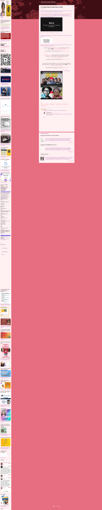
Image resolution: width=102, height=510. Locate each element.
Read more (71, 142)
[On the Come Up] (1, 467)
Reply (44, 117)
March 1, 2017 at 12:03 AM (49, 109)
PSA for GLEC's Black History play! (46, 32)
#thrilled (69, 64)
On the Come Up (5, 466)
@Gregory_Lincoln (48, 55)
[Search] (73, 2)
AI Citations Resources (44, 154)
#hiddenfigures (43, 105)
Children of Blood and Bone (5, 478)
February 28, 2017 (65, 51)
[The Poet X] (1, 476)
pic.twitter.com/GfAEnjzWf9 (56, 57)
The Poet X (4, 474)
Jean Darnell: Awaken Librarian (48, 2)
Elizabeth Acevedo (4, 464)
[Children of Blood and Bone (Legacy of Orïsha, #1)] (1, 479)
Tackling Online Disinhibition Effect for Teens (49, 144)
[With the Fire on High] (1, 464)
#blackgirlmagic (52, 104)
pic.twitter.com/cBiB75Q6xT (56, 65)
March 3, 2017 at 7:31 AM (54, 112)
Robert (45, 109)
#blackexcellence (46, 104)
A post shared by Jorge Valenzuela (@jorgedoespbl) (7, 113)
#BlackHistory (55, 47)
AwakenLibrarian (54, 32)
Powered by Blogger (57, 506)
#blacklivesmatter (65, 104)
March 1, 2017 (65, 59)
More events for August (4, 313)
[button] (72, 6)
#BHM (42, 104)
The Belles (4, 487)
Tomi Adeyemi (4, 479)
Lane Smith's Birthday (3, 312)
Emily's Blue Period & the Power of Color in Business (50, 135)
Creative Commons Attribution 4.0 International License (6, 47)
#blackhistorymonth (59, 104)
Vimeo (59, 32)
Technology (45, 111)
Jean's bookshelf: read (6, 462)
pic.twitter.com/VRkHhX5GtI (60, 49)
